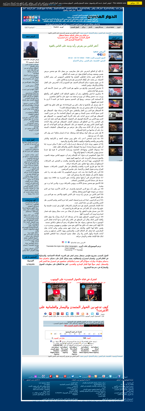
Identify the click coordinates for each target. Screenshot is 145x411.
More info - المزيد (55, 5)
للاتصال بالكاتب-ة (59, 343)
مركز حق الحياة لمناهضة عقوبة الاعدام (94, 389)
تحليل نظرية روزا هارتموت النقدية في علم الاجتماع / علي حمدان (31, 234)
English (75, 394)
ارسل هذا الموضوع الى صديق (70, 341)
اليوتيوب (87, 316)
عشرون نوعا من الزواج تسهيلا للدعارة (31, 76)
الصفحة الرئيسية (117, 33)
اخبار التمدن (74, 383)
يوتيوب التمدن (102, 394)
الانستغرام (78, 316)
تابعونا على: (103, 315)
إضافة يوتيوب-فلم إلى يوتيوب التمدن (39, 386)
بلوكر (54, 316)
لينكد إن (76, 377)
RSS (82, 316)
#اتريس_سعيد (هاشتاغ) (78, 242)
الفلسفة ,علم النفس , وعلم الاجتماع (100, 33)
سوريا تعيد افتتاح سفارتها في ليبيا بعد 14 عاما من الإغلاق (30, 144)
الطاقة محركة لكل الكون (30, 96)
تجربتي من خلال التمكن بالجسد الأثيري (31, 120)
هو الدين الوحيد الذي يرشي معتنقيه (32, 65)
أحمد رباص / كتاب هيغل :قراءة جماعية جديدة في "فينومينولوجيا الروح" (31, 216)
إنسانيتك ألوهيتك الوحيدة (30, 94)
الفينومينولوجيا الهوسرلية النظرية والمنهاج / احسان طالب (30, 229)
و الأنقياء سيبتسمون (32, 93)
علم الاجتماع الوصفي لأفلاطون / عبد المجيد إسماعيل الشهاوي (32, 204)
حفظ (91, 343)
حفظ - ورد (55, 341)
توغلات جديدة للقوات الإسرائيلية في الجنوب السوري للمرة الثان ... (32, 183)
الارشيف (75, 386)
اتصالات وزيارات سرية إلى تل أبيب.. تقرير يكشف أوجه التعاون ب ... (31, 167)
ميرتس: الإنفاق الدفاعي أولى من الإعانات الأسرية (31, 187)
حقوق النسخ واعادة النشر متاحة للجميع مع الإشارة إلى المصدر (60, 399)
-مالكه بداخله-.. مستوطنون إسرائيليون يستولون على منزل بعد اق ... (31, 150)
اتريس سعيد (84, 33)
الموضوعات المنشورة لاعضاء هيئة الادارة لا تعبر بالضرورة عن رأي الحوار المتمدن (55, 400)
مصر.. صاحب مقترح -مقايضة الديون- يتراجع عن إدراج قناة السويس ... (30, 156)
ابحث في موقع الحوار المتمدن (41, 394)
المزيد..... (120, 160)
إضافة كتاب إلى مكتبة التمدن (41, 388)
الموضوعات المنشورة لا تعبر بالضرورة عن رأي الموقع (117, 399)
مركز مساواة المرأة (100, 384)
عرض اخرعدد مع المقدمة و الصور (123, 386)
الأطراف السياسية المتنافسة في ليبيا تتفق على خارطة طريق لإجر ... (31, 161)
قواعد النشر (130, 391)
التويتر (92, 316)
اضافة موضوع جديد (44, 383)
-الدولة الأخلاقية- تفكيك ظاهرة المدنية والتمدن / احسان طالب (31, 239)
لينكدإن (72, 316)
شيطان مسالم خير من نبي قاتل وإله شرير (31, 69)
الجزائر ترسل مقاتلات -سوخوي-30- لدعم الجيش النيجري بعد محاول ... (31, 177)
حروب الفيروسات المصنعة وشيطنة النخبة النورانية (31, 124)
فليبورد (50, 316)
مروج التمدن (74, 389)
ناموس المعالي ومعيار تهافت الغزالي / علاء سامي (30, 249)
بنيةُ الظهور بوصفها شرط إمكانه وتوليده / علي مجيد (30, 208)
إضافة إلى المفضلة (73, 343)
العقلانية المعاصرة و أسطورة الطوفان (32, 113)
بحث (85, 343)
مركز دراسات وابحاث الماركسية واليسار (94, 383)
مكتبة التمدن (102, 396)
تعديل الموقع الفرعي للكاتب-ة (41, 393)
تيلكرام (67, 316)
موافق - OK (134, 3)
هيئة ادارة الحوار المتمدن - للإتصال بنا (122, 388)
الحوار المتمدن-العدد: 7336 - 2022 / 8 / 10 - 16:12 (86, 58)
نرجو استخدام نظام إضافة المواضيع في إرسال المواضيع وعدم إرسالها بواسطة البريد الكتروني (106, 400)
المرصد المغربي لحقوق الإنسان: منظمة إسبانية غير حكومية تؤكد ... (30, 105)
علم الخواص (34, 116)
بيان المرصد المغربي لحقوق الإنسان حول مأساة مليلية (30, 100)
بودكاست (31, 377)
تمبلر (57, 316)
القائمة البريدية (73, 391)
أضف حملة (46, 391)
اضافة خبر (47, 384)
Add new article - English (41, 389)
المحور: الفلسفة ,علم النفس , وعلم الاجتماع (89, 61)
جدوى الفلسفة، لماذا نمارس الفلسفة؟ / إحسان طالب (31, 245)
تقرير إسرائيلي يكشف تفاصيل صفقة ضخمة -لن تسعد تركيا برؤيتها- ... (31, 191)
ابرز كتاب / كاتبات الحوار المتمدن (123, 393)
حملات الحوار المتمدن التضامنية (69, 384)
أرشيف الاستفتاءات (72, 388)
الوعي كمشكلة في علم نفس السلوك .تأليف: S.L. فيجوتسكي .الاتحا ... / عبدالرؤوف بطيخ (31, 222)
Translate (80, 250)
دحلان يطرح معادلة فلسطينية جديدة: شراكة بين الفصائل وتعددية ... (31, 172)
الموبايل (45, 316)
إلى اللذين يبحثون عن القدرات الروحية (32, 129)
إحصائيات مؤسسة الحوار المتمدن (123, 389)
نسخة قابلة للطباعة (89, 341)
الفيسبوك (98, 316)
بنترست (62, 316)
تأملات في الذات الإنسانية (30, 118)
